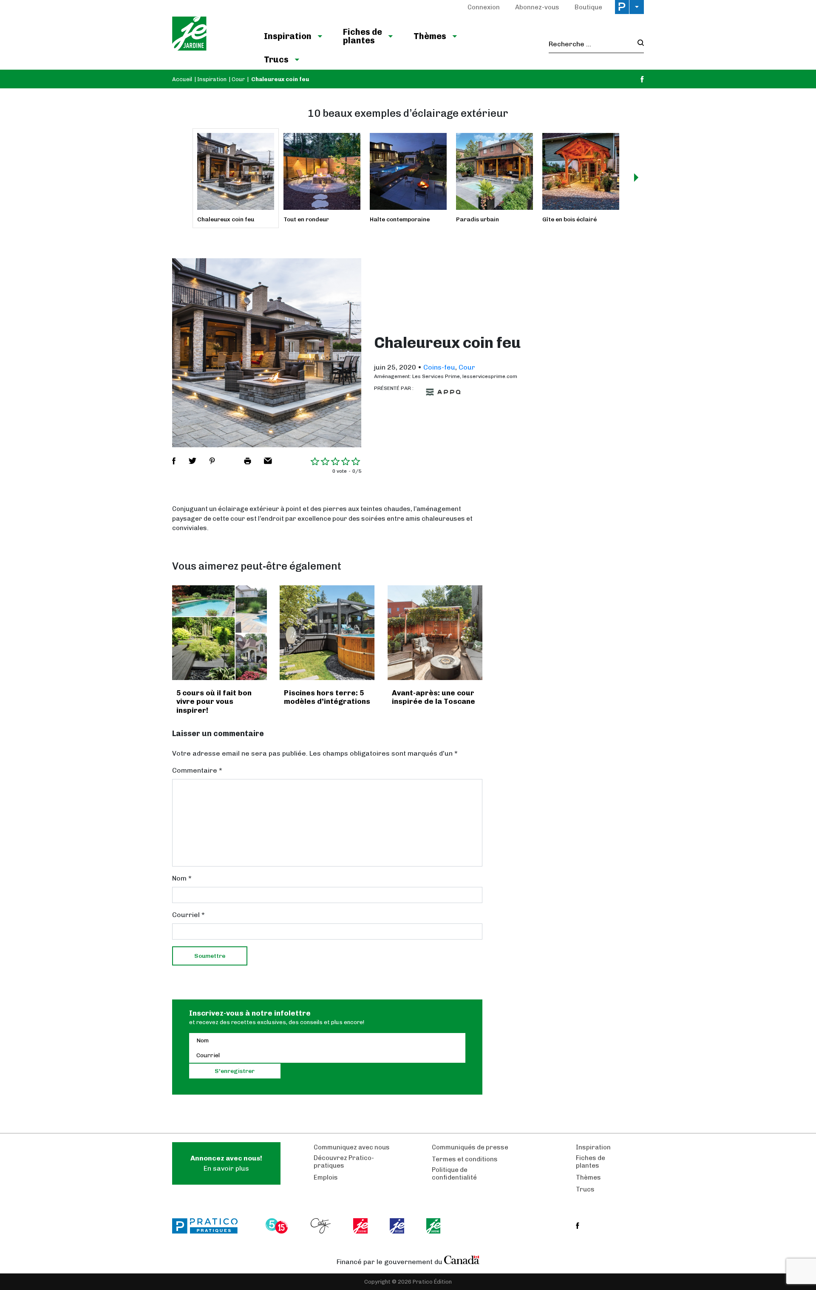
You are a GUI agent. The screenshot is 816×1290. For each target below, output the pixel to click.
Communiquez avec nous (352, 1147)
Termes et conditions (465, 1159)
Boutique (588, 7)
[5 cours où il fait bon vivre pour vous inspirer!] (219, 632)
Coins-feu (439, 367)
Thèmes (430, 36)
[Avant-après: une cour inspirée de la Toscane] (435, 632)
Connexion (484, 7)
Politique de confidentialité (454, 1173)
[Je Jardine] (209, 34)
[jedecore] (398, 1225)
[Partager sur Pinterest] (212, 460)
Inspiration (288, 36)
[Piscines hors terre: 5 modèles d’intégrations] (327, 632)
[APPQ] (443, 392)
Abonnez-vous (537, 7)
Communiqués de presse (470, 1147)
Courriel (188, 915)
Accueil (182, 79)
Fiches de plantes (362, 36)
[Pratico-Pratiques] (208, 1225)
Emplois (326, 1177)
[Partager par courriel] (268, 460)
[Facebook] (642, 79)
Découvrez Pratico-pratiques (344, 1161)
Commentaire (197, 770)
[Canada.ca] (462, 1260)
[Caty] (322, 1225)
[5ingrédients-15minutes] (278, 1225)
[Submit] (638, 44)
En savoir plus (226, 1163)
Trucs (276, 59)
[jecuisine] (361, 1225)
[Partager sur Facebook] (174, 460)
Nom (182, 878)
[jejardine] (434, 1225)
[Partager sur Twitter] (192, 460)
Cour (238, 79)
